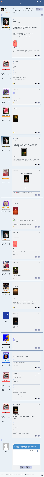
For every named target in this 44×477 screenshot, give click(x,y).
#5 (39, 138)
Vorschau (23, 467)
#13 (39, 353)
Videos (3, 78)
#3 (39, 89)
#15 (39, 404)
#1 (39, 19)
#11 (39, 313)
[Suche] (37, 1)
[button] (18, 464)
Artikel (3, 73)
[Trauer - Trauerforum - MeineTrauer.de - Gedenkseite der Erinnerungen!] (1, 1)
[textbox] (26, 457)
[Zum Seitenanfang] (42, 475)
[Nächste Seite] (6, 15)
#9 (39, 262)
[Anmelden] (40, 1)
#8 (39, 232)
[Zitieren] (39, 55)
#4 (39, 108)
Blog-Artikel (3, 75)
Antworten (29, 467)
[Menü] (43, 1)
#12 (39, 335)
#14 (39, 373)
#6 (39, 170)
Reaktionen (3, 29)
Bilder (2, 77)
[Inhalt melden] (36, 55)
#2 (39, 61)
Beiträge (3, 74)
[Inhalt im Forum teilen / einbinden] (42, 15)
